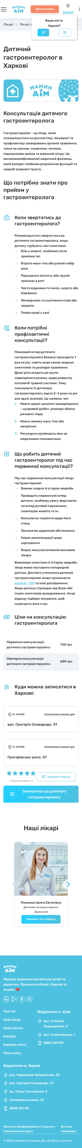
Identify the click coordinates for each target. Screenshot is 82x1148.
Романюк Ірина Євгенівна (41, 903)
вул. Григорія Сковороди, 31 (31, 1083)
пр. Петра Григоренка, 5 (28, 1091)
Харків (68, 12)
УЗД (31, 583)
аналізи (21, 583)
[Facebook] (22, 999)
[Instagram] (29, 999)
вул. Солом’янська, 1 (59, 1035)
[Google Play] (14, 999)
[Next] (68, 885)
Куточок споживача (68, 1129)
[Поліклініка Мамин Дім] (18, 9)
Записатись (45, 9)
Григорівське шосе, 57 (26, 1100)
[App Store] (6, 999)
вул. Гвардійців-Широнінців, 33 (34, 1075)
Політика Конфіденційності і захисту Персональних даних (29, 1129)
